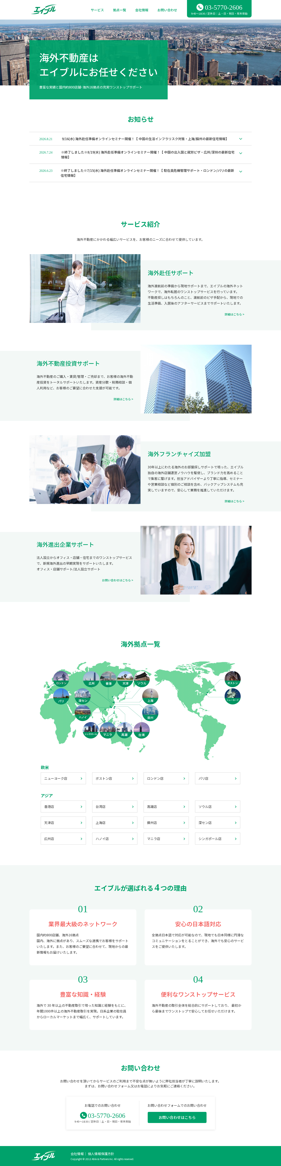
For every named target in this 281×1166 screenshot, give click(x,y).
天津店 (49, 822)
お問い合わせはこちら (177, 1117)
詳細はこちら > (234, 314)
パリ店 (203, 778)
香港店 (49, 806)
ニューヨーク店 (55, 778)
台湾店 (101, 806)
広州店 (49, 838)
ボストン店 (104, 778)
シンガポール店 (210, 838)
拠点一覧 (119, 9)
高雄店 (152, 806)
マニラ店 (153, 838)
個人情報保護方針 (101, 1153)
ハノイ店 (102, 838)
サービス (97, 9)
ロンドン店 (155, 778)
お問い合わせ (167, 9)
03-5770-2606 (223, 7)
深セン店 (205, 822)
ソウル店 (205, 806)
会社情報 (141, 9)
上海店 (101, 822)
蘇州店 (152, 822)
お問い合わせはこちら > (117, 580)
